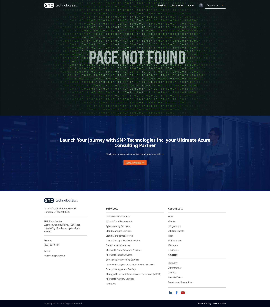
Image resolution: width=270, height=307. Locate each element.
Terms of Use (219, 303)
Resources (177, 5)
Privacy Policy (204, 303)
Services (162, 5)
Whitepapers (174, 240)
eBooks (171, 221)
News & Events (175, 277)
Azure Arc (111, 283)
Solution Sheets (176, 231)
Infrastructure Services (118, 216)
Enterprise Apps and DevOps (121, 269)
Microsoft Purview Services (120, 278)
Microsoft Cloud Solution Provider (123, 250)
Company (172, 262)
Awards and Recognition (180, 282)
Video (171, 235)
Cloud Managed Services (118, 231)
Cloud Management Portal (119, 235)
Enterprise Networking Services (123, 259)
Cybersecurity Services (118, 226)
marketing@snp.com (54, 255)
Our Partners (175, 267)
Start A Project (133, 162)
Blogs (171, 216)
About (191, 5)
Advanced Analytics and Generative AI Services (130, 264)
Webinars (173, 245)
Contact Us (212, 5)
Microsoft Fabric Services (119, 254)
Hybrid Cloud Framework (119, 221)
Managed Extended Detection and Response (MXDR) (133, 274)
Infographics (174, 226)
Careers (172, 272)
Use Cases (173, 250)
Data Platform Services (118, 245)
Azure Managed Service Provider (123, 240)
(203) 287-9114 (51, 244)
